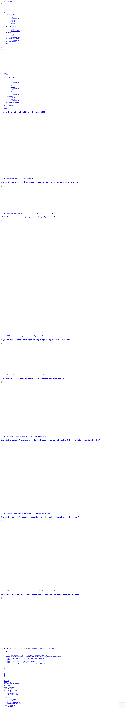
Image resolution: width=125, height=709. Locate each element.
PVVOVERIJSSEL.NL (10, 693)
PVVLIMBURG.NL (9, 707)
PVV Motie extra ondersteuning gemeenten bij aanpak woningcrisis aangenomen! (26, 655)
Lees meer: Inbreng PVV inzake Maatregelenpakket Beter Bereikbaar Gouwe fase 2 (23, 436)
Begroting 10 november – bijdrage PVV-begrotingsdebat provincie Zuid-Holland (36, 339)
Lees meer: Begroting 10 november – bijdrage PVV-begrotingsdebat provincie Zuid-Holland (25, 374)
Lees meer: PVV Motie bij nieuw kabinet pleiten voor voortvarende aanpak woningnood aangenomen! (28, 648)
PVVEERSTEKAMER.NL (11, 684)
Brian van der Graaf (12, 20)
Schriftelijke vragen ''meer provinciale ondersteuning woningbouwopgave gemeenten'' (27, 663)
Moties (13, 17)
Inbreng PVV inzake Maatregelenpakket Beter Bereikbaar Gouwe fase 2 (32, 378)
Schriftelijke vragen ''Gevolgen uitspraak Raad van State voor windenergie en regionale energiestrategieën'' (32, 656)
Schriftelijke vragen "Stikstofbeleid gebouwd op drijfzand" (20, 661)
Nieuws (6, 11)
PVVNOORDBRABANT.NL (12, 702)
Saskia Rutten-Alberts (13, 38)
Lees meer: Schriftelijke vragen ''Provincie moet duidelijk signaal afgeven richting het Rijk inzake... (27, 513)
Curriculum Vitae (15, 18)
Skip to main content (6, 1)
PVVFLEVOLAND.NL (11, 699)
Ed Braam (10, 32)
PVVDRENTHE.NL (10, 691)
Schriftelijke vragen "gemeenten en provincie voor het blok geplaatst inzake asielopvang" (40, 517)
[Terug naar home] (11, 5)
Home (5, 9)
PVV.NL (6, 681)
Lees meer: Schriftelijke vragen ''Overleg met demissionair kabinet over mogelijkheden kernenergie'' (27, 213)
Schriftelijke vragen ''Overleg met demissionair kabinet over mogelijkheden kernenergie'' (40, 182)
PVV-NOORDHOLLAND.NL (12, 703)
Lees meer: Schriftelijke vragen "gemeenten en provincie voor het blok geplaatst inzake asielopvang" (28, 590)
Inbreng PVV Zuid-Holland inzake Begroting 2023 (23, 112)
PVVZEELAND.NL (10, 705)
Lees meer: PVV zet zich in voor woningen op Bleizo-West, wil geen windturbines (23, 336)
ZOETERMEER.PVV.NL (11, 687)
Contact (6, 43)
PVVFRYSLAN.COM (10, 690)
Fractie (6, 12)
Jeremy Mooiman (12, 26)
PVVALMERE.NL (9, 697)
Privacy (6, 44)
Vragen (13, 15)
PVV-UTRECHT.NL (10, 700)
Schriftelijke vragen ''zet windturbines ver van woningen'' (19, 659)
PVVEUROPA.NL (9, 682)
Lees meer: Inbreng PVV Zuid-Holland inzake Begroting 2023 (17, 178)
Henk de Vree (11, 14)
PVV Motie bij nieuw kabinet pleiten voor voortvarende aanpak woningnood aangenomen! (40, 594)
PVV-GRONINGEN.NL (11, 688)
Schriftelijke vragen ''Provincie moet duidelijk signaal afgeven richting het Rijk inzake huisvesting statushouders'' (50, 440)
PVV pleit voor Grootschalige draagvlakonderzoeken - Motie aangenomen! (24, 658)
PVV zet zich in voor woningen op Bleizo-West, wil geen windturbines (31, 217)
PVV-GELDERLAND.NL (11, 694)
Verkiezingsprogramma (10, 41)
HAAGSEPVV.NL (9, 685)
